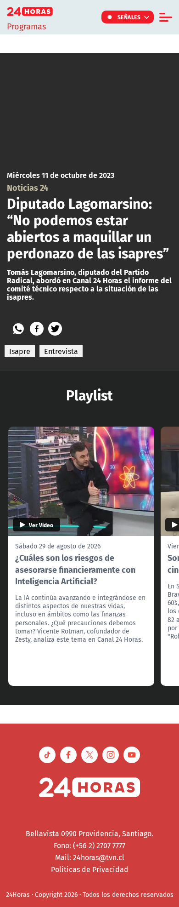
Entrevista (61, 351)
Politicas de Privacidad (90, 869)
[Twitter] (55, 329)
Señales (129, 17)
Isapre (19, 351)
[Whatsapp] (18, 329)
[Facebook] (37, 329)
